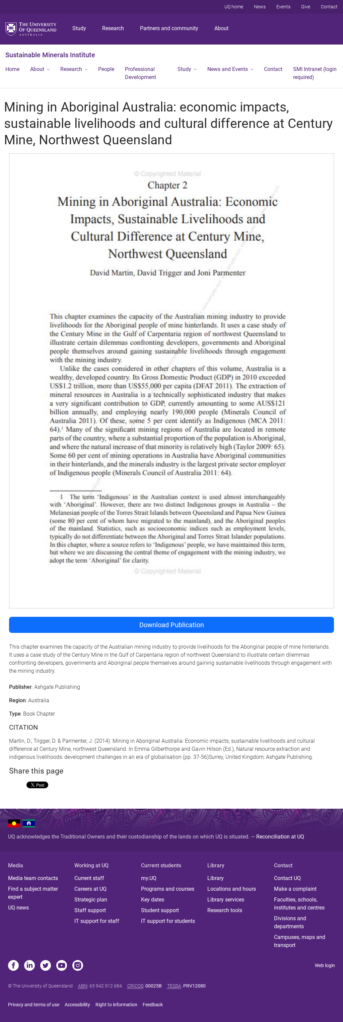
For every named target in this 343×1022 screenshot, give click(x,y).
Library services (225, 899)
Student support (160, 910)
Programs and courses (167, 889)
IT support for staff (96, 921)
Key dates (152, 899)
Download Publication (171, 625)
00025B (153, 986)
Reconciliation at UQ (280, 836)
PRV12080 (194, 986)
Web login (325, 965)
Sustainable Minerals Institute (50, 55)
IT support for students (168, 921)
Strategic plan (90, 899)
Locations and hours (231, 889)
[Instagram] (77, 966)
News (260, 6)
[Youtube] (61, 966)
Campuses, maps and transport (299, 941)
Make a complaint (295, 889)
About (221, 28)
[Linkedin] (29, 966)
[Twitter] (45, 966)
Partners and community (169, 28)
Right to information (116, 1004)
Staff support (90, 910)
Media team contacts (33, 878)
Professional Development (140, 73)
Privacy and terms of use (33, 1004)
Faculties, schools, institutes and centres (299, 903)
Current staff (89, 878)
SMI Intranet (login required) (315, 73)
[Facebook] (13, 966)
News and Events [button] (227, 69)
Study (79, 28)
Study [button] (184, 69)
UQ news (18, 907)
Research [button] (71, 69)
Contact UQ (287, 878)
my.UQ (148, 878)
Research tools (224, 910)
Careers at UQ (90, 889)
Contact (329, 6)
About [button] (37, 69)
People (106, 69)
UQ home (233, 6)
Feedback (153, 1004)
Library (215, 878)
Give (305, 6)
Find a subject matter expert (33, 893)
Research (113, 28)
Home (12, 69)
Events (283, 6)
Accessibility (77, 1004)
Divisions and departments (290, 922)
